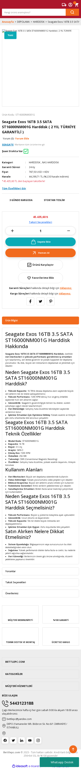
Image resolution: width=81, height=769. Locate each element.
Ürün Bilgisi (11, 320)
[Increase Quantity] (12, 231)
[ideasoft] (20, 766)
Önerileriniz (11, 593)
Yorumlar (10, 571)
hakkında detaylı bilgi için (40, 288)
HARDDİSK (34, 162)
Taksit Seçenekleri (40, 222)
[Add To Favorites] (40, 278)
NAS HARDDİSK (50, 162)
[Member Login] (70, 4)
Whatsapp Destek (62, 762)
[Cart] (76, 4)
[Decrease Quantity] (68, 231)
